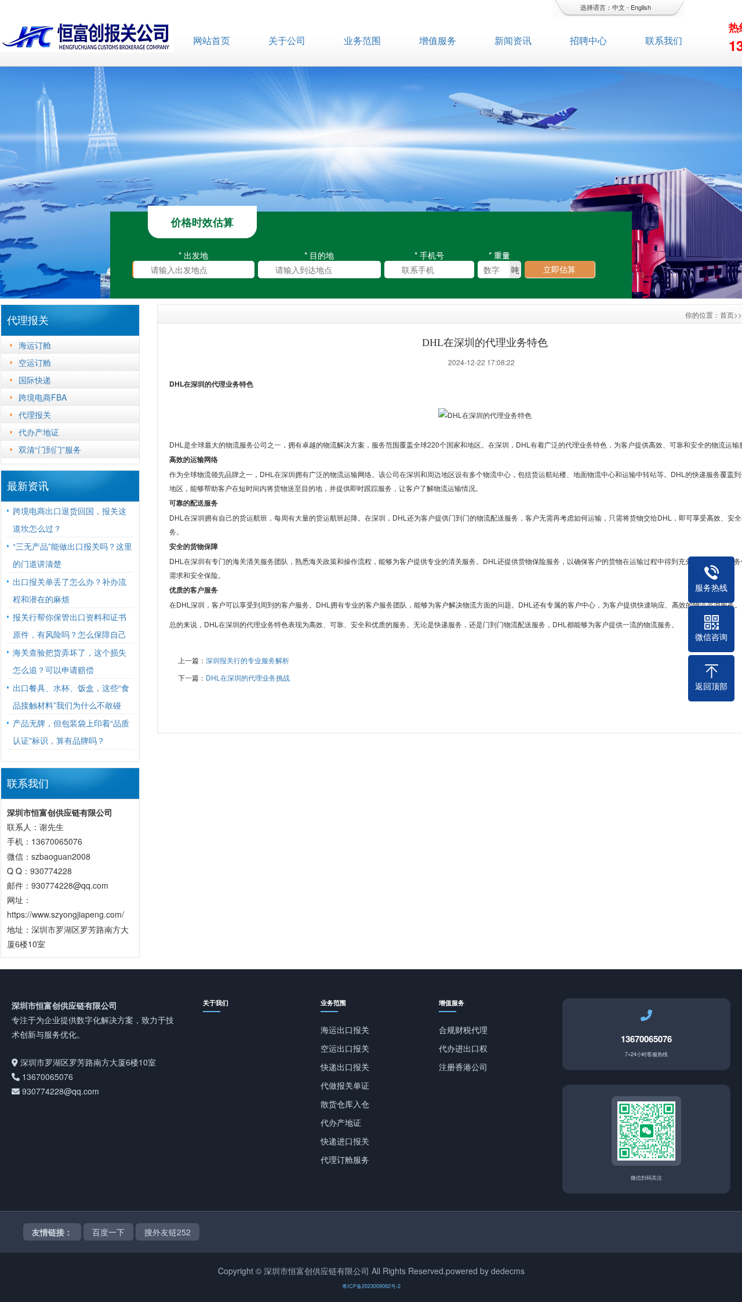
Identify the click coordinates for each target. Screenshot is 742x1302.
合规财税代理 (463, 1029)
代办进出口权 (463, 1048)
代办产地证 (39, 432)
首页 (727, 314)
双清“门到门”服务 (50, 449)
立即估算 (559, 269)
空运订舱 (35, 362)
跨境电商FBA (43, 397)
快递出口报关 (345, 1066)
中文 (618, 7)
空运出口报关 (345, 1048)
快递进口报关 (345, 1141)
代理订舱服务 (345, 1159)
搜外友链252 (167, 1232)
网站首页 (211, 40)
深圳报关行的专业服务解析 (247, 660)
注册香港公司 (463, 1066)
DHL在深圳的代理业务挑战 (248, 677)
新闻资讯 (513, 40)
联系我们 (663, 40)
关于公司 (286, 40)
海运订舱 (35, 345)
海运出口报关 (345, 1029)
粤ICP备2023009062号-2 (371, 1286)
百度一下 (108, 1232)
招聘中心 (588, 40)
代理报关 (35, 414)
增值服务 (437, 40)
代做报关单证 (345, 1085)
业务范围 (362, 40)
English (641, 7)
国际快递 (35, 379)
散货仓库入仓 (345, 1104)
